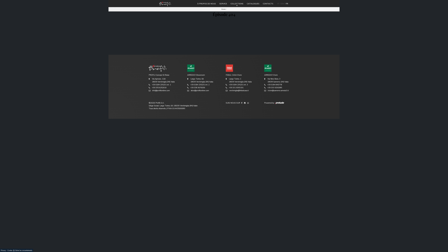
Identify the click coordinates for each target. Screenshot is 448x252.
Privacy (3, 250)
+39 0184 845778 (274, 85)
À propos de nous (206, 3)
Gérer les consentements (23, 250)
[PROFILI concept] (166, 68)
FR (287, 3)
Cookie (9, 250)
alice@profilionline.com (200, 90)
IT (278, 3)
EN (282, 3)
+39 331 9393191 (236, 87)
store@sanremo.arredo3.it (278, 90)
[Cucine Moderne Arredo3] (204, 68)
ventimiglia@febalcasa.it (239, 90)
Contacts (268, 3)
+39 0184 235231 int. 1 (161, 85)
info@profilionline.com (161, 90)
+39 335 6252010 (159, 87)
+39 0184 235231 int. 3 (238, 85)
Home (223, 9)
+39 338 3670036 (197, 87)
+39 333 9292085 (274, 87)
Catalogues (253, 3)
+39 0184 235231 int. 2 (199, 85)
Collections (237, 3)
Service (223, 3)
